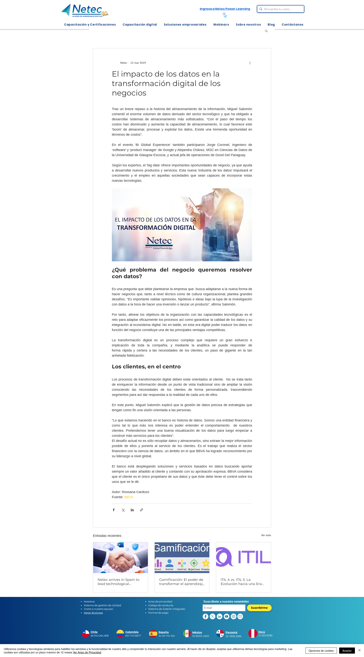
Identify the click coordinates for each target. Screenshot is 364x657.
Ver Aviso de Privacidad (87, 652)
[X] (212, 616)
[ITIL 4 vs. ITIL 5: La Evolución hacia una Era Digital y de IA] (243, 557)
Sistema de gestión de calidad (102, 605)
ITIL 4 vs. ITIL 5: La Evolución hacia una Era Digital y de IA (241, 582)
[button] (90, 24)
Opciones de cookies (321, 650)
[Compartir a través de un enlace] (141, 510)
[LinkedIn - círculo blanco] (219, 616)
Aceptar (347, 650)
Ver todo (266, 535)
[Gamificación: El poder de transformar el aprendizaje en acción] (182, 557)
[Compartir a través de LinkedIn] (132, 510)
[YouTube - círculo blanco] (226, 616)
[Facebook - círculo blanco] (205, 616)
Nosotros (89, 601)
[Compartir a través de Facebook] (113, 510)
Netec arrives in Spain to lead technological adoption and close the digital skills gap (118, 582)
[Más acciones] (250, 62)
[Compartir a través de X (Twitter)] (123, 510)
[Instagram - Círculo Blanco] (233, 616)
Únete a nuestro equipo (98, 608)
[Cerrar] (359, 650)
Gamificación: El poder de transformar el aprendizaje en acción (182, 582)
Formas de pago (158, 612)
